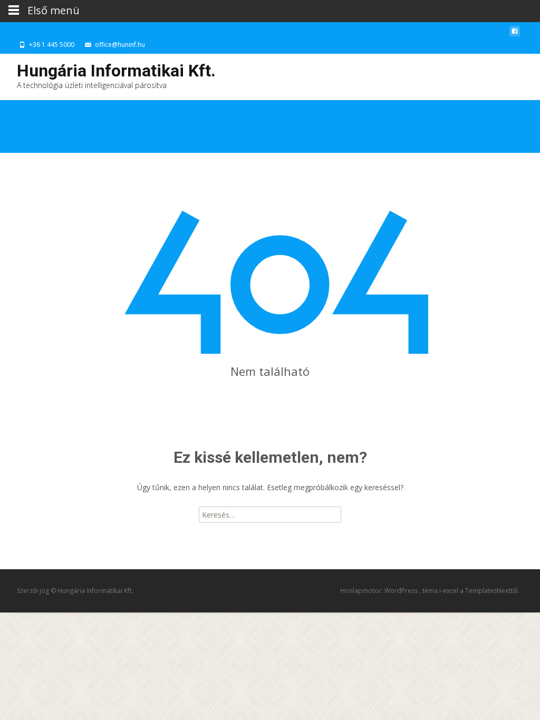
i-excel (449, 590)
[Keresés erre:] (270, 515)
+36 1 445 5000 (51, 44)
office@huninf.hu (120, 44)
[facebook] (514, 34)
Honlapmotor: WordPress (379, 590)
